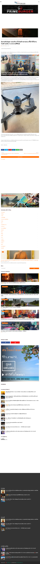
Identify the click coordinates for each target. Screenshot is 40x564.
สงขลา (2, 242)
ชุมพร (2, 221)
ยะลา (2, 237)
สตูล (2, 244)
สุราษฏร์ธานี (3, 246)
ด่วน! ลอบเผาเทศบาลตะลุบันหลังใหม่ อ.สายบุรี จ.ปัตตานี (13, 422)
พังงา (2, 231)
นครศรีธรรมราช (3, 224)
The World (3, 212)
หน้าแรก (2, 39)
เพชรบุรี (2, 248)
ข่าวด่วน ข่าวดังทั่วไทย (4, 219)
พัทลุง (2, 233)
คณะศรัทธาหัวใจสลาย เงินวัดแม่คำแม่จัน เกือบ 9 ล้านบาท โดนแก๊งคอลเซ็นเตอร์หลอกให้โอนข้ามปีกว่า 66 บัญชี (17, 319)
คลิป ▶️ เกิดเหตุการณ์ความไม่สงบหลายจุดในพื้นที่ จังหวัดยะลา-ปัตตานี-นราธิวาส (13, 282)
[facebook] (5, 342)
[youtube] (15, 342)
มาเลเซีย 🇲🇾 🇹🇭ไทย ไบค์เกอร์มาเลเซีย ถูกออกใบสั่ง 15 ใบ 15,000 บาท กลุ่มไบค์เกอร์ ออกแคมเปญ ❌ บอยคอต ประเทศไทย (21, 553)
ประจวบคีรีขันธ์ (3, 228)
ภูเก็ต (2, 235)
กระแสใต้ (3, 45)
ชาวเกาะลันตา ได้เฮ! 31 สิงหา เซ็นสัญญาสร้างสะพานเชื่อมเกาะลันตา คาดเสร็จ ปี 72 (18, 499)
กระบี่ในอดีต (3, 217)
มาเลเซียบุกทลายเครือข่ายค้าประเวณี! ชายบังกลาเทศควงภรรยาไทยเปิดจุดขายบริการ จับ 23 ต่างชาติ (20, 431)
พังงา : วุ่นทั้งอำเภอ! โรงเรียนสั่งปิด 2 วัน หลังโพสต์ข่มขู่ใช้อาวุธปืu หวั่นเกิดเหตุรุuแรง (18, 418)
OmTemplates (9, 562)
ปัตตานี (2, 230)
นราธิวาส (2, 226)
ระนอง (2, 239)
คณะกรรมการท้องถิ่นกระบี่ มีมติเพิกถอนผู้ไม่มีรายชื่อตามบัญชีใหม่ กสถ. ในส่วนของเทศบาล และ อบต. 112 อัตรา (22, 400)
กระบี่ (2, 215)
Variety (2, 213)
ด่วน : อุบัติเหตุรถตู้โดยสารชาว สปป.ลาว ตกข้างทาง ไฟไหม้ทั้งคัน (10, 307)
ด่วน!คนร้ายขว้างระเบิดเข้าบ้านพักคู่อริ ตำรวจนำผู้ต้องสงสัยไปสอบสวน (16, 413)
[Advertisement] (20, 21)
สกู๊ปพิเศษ (2, 240)
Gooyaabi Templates (19, 562)
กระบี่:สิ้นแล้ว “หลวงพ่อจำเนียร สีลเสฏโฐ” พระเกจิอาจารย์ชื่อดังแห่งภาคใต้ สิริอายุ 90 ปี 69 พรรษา (20, 409)
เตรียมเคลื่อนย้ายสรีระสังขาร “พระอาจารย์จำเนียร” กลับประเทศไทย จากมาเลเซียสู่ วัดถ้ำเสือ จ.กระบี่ (20, 391)
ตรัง (1, 222)
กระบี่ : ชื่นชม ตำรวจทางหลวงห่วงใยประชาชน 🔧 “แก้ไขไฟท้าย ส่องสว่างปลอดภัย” (17, 426)
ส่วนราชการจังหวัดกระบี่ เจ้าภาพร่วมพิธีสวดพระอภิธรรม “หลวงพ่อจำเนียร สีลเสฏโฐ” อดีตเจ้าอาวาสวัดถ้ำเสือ (19, 260)
